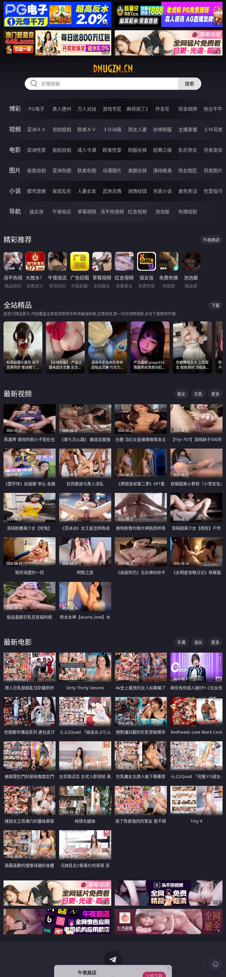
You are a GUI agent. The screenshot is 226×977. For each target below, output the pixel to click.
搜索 (189, 83)
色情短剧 (187, 211)
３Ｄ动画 (112, 129)
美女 (181, 394)
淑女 (198, 642)
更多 (215, 394)
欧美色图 (86, 170)
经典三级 (162, 150)
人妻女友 (86, 191)
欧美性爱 (112, 150)
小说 (15, 191)
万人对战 (86, 109)
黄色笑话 (187, 191)
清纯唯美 (162, 170)
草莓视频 (86, 211)
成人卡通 (86, 150)
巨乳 (198, 394)
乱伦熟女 (187, 150)
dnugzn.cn (113, 69)
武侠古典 (112, 191)
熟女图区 (187, 170)
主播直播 (187, 129)
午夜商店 (61, 211)
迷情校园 (137, 191)
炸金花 (162, 109)
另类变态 (213, 150)
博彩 (15, 109)
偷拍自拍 (61, 150)
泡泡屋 (162, 211)
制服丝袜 (137, 150)
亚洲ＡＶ (36, 129)
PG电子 (36, 109)
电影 (15, 150)
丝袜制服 (162, 129)
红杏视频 (137, 211)
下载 (215, 305)
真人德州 (61, 109)
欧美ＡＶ (86, 129)
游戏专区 (112, 109)
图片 (15, 170)
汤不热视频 (112, 211)
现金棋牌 (187, 109)
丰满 (181, 642)
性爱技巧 (213, 191)
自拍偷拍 (61, 129)
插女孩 (36, 211)
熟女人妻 (137, 129)
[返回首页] (215, 964)
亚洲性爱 (36, 150)
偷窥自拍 (36, 170)
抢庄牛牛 (213, 109)
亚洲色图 (61, 170)
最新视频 (18, 393)
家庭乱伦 (61, 191)
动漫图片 (112, 170)
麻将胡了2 (137, 109)
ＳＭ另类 (213, 129)
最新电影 (18, 642)
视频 (15, 129)
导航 (15, 211)
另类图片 (213, 170)
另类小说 (162, 191)
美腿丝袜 (137, 170)
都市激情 (36, 191)
